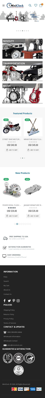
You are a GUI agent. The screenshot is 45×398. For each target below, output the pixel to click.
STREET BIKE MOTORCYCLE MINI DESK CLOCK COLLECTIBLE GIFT (11, 139)
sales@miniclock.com (14, 345)
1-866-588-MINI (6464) (14, 332)
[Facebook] (5, 301)
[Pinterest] (14, 301)
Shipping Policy (9, 310)
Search (6, 281)
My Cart (6, 285)
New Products (22, 173)
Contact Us (8, 294)
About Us (7, 290)
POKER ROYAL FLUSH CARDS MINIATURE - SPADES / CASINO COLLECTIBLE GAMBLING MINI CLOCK (12, 205)
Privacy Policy (9, 319)
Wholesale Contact (10, 341)
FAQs (5, 277)
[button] (17, 31)
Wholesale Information (12, 336)
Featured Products (22, 113)
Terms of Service (10, 323)
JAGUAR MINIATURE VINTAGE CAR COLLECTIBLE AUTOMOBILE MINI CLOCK (33, 205)
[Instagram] (18, 301)
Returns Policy (9, 314)
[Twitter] (9, 301)
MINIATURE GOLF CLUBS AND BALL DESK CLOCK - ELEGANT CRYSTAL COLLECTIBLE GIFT (33, 139)
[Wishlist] (35, 5)
